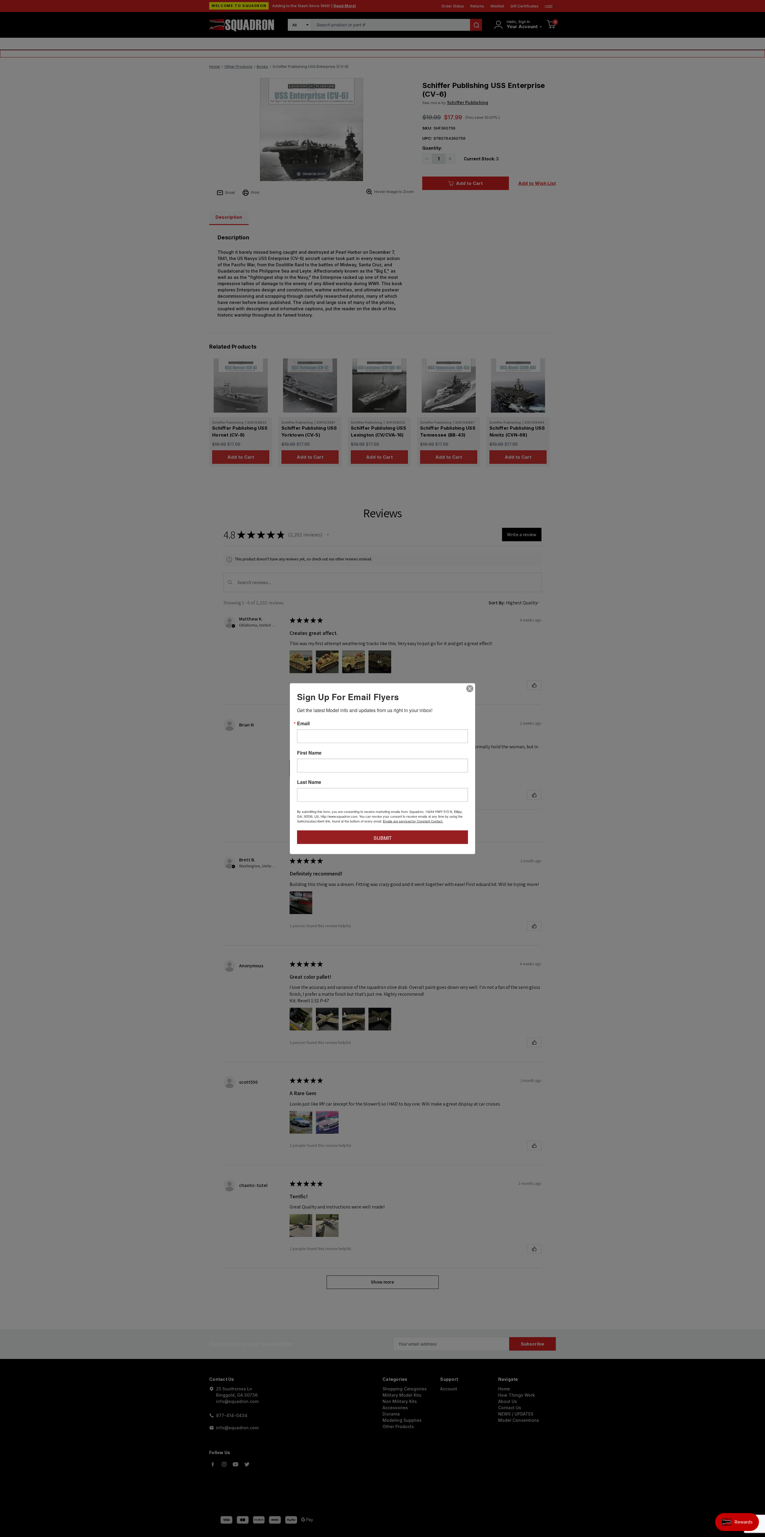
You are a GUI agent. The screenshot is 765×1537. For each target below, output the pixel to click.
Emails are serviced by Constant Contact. (413, 820)
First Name (309, 752)
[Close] (469, 688)
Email (303, 723)
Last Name (309, 781)
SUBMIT (383, 837)
